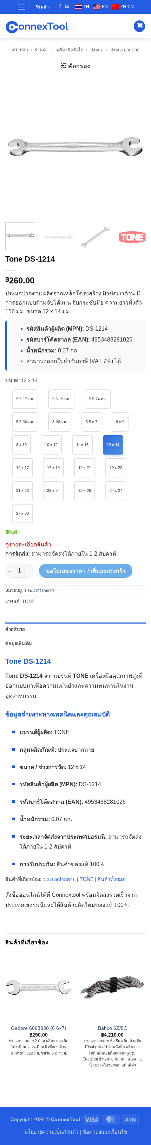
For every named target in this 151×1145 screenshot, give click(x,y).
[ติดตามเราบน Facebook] (60, 6)
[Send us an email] (67, 6)
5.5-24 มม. (98, 399)
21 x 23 (22, 490)
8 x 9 (120, 422)
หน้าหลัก (19, 49)
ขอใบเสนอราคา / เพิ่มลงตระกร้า (86, 571)
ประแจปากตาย (125, 49)
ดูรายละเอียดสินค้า (28, 545)
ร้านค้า (41, 49)
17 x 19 (53, 467)
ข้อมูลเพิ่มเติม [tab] (18, 643)
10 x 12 (51, 445)
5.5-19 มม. (61, 399)
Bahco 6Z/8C (112, 1028)
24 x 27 (116, 490)
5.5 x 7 (91, 422)
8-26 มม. (59, 422)
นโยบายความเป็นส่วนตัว (51, 1132)
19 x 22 (116, 467)
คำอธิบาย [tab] (15, 629)
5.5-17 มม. (25, 399)
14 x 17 (22, 467)
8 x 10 (21, 445)
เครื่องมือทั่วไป (69, 49)
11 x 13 (82, 445)
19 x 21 (84, 467)
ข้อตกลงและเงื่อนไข (105, 1132)
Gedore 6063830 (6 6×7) (38, 1028)
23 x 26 (84, 490)
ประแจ (97, 49)
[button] (21, 7)
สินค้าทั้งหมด (111, 879)
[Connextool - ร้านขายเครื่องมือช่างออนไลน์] (36, 26)
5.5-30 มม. (25, 422)
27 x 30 (22, 513)
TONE (28, 601)
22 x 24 (53, 490)
